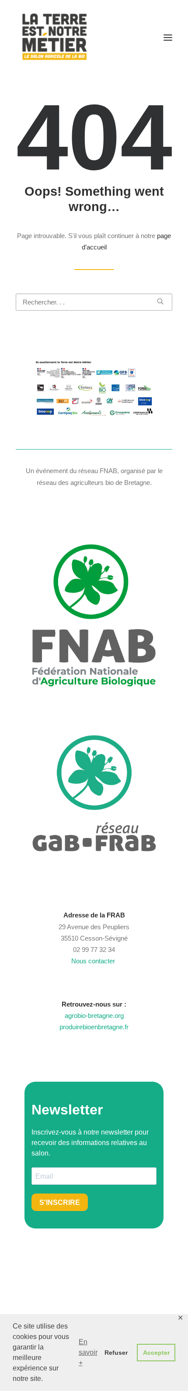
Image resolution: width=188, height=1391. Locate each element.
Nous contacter (94, 961)
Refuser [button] (116, 1352)
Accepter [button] (156, 1352)
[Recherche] (94, 302)
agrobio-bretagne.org (94, 1015)
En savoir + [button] (88, 1352)
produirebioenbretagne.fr (94, 1027)
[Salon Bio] (55, 37)
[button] (168, 37)
